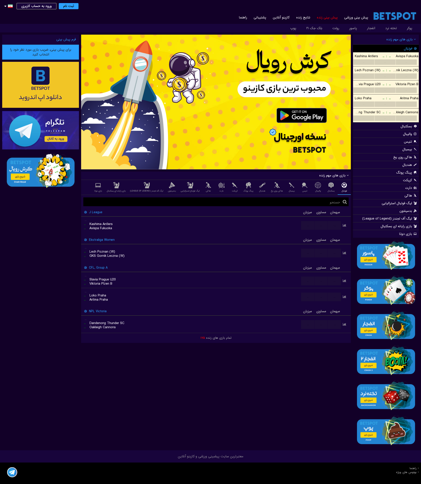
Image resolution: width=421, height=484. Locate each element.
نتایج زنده (303, 17)
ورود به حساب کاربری (36, 6)
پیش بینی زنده (327, 17)
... (364, 62)
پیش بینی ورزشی (356, 17)
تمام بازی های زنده (216, 337)
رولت (335, 28)
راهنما (243, 17)
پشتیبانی (260, 17)
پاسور (353, 28)
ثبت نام (68, 6)
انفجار (371, 28)
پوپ (293, 28)
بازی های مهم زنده (400, 39)
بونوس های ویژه (406, 472)
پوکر (409, 28)
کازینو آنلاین (281, 17)
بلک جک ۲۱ (314, 28)
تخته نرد (391, 28)
